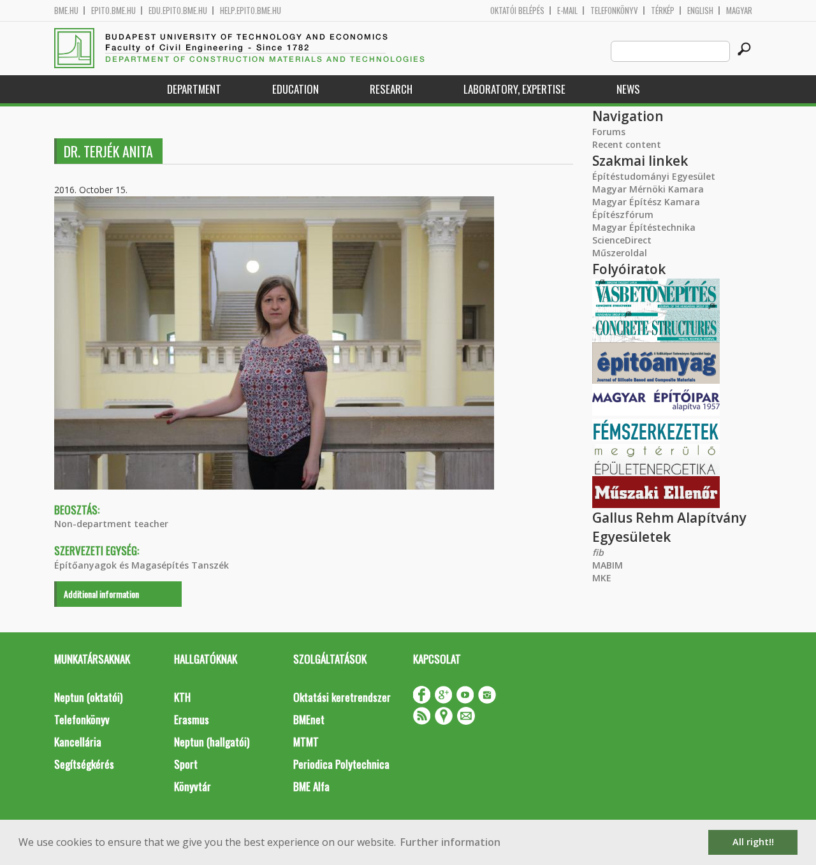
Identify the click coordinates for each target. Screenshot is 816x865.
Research (391, 89)
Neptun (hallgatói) (211, 742)
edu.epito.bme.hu (178, 10)
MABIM (607, 565)
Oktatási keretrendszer (342, 697)
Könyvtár (192, 786)
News (628, 89)
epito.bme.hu (113, 10)
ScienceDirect (622, 240)
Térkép (662, 10)
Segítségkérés (84, 764)
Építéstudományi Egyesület (653, 176)
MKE (601, 578)
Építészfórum (622, 214)
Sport (186, 764)
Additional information (101, 593)
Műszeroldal (619, 253)
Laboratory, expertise (514, 89)
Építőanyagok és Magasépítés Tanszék (141, 565)
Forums (608, 132)
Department (194, 89)
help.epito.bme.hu (250, 10)
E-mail (567, 10)
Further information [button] (450, 842)
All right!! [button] (753, 842)
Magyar (739, 10)
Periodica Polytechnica (341, 764)
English (700, 10)
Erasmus (191, 719)
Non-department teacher (111, 524)
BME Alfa (311, 786)
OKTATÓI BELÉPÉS (517, 10)
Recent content (626, 144)
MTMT (306, 742)
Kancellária (77, 742)
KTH (182, 697)
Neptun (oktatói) (88, 697)
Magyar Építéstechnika (644, 227)
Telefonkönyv (614, 10)
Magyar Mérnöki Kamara (648, 189)
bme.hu (66, 10)
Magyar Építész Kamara (646, 202)
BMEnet (308, 719)
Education (295, 89)
